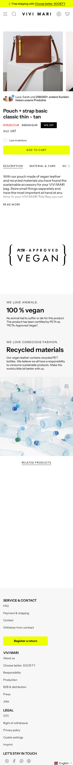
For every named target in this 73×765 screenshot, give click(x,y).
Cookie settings (13, 737)
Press (7, 694)
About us (9, 658)
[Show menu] (5, 14)
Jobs (6, 701)
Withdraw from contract (18, 627)
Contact (8, 620)
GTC (6, 716)
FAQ (6, 606)
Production (10, 680)
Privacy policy (11, 730)
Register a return (25, 641)
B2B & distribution (14, 687)
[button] (63, 763)
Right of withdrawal (15, 723)
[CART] (67, 14)
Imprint (8, 744)
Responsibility (12, 672)
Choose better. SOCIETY (19, 665)
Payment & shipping (16, 613)
